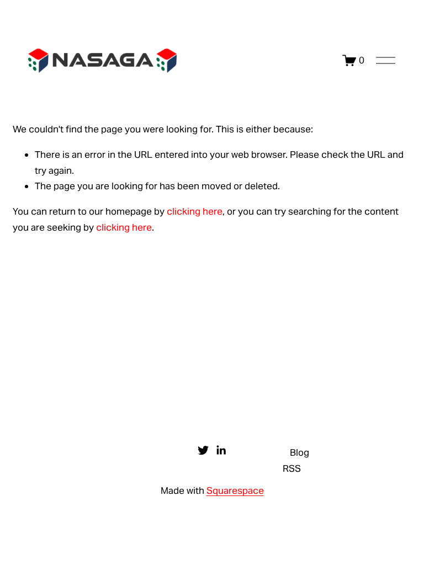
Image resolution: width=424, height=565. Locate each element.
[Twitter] (203, 450)
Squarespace (235, 490)
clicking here (194, 211)
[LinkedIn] (220, 450)
